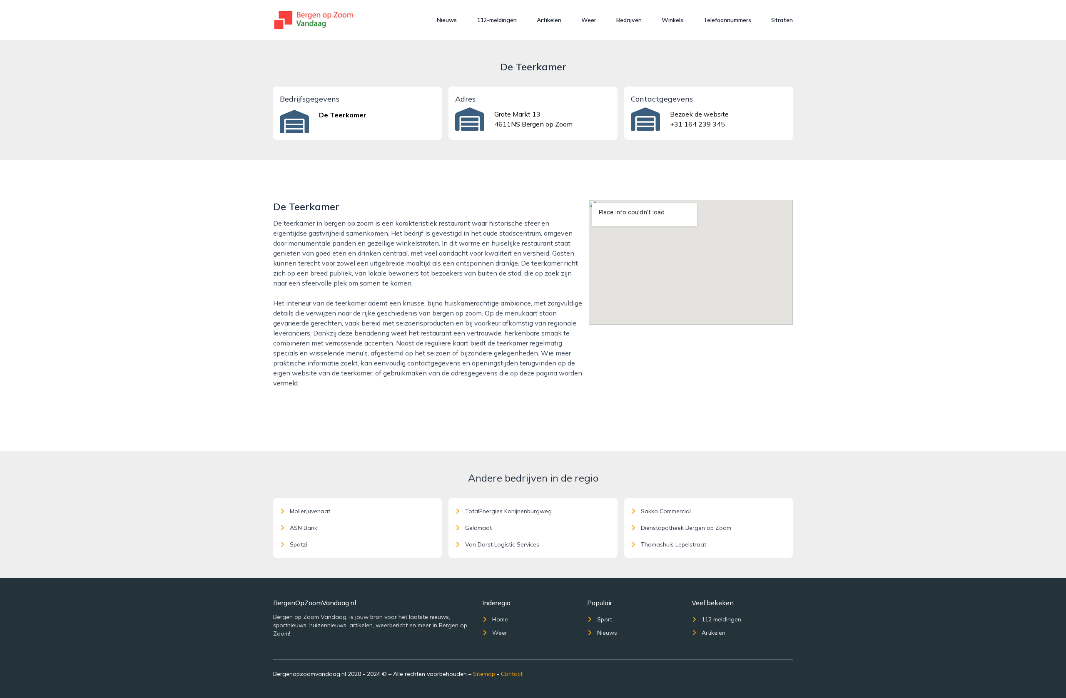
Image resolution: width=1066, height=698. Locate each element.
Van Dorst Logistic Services (502, 544)
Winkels (672, 20)
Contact (512, 674)
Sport (604, 619)
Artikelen (549, 20)
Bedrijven (629, 20)
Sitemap (484, 674)
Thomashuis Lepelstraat (673, 544)
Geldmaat (478, 528)
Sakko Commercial (666, 511)
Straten (782, 20)
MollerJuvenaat (310, 511)
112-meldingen (497, 20)
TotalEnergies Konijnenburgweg (508, 511)
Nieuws (447, 20)
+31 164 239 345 (697, 124)
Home (500, 619)
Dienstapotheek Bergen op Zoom (686, 528)
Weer (588, 20)
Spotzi (298, 544)
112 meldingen (721, 619)
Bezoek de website (699, 114)
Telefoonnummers (727, 20)
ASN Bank (303, 528)
